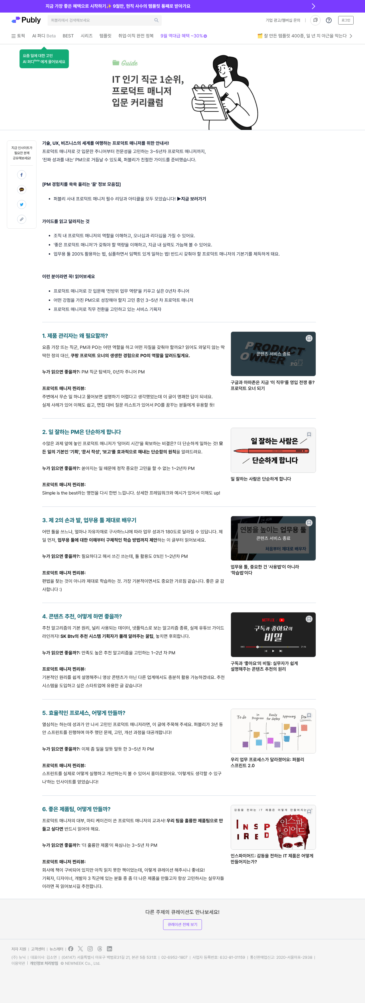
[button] (44, 58)
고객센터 (38, 949)
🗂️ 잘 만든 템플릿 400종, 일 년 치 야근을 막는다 (302, 36)
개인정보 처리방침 (44, 963)
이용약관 (18, 963)
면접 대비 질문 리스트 (116, 405)
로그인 (346, 20)
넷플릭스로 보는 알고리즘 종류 (160, 628)
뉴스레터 (56, 949)
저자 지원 (18, 949)
